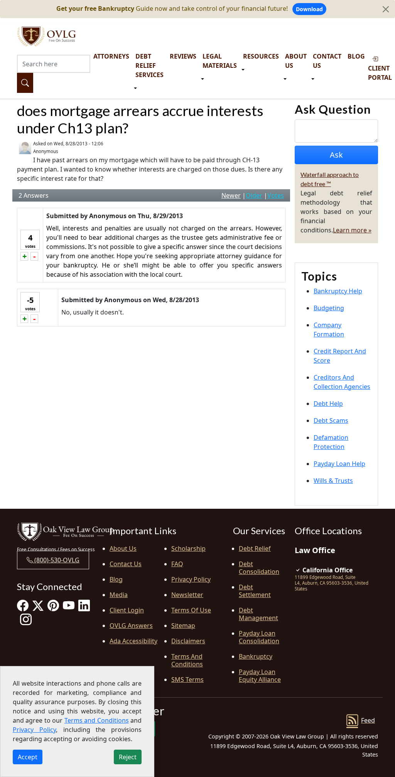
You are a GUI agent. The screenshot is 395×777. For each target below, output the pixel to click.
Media (119, 594)
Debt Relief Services (149, 65)
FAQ (177, 564)
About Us (296, 61)
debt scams (331, 420)
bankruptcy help (338, 291)
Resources (261, 56)
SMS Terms (187, 679)
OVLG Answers (131, 625)
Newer (231, 195)
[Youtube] (68, 606)
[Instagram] (26, 619)
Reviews (183, 56)
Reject (128, 757)
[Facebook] (23, 606)
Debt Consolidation (259, 568)
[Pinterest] (53, 606)
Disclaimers (188, 641)
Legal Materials (220, 61)
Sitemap (183, 625)
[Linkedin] (84, 606)
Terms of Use (191, 610)
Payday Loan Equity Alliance (260, 676)
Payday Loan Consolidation (259, 637)
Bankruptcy (255, 656)
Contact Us (327, 61)
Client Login (127, 610)
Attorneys (111, 56)
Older (254, 195)
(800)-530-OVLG (56, 560)
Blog (356, 56)
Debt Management (258, 614)
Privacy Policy (191, 579)
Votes (275, 195)
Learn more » (352, 230)
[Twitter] (38, 605)
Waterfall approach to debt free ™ (329, 179)
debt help (328, 403)
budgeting (329, 308)
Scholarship (188, 548)
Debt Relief (255, 548)
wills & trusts (333, 480)
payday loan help (339, 463)
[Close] (385, 9)
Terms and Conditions (187, 660)
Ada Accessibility (133, 641)
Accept (27, 757)
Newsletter (187, 594)
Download (309, 9)
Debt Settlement (255, 591)
